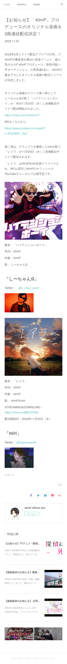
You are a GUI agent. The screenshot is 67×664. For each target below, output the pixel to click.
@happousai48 (26, 442)
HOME (7, 4)
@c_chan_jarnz (29, 288)
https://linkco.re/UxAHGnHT (22, 115)
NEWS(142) (9, 475)
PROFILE (21, 4)
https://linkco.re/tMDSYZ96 (21, 412)
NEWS (36, 4)
